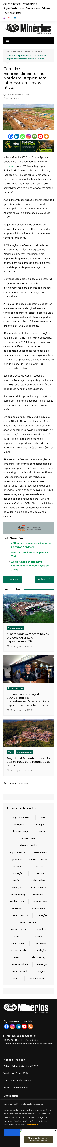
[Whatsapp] (22, 136)
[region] (28, 1123)
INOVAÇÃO (17, 887)
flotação (18, 873)
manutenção (39, 894)
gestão (16, 880)
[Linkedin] (16, 136)
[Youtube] (40, 136)
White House (37, 978)
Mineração (41, 915)
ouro (16, 936)
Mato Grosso (40, 901)
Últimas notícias (14, 98)
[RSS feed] (30, 1026)
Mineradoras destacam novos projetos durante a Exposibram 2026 (28, 637)
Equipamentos (17, 852)
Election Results (28, 845)
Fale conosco (33, 8)
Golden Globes (37, 880)
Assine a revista (12, 3)
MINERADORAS (19, 915)
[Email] (34, 136)
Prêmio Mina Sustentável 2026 (20, 1066)
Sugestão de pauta (13, 8)
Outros (39, 936)
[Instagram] (28, 136)
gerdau (40, 873)
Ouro (10, 752)
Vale (15, 978)
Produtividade (18, 950)
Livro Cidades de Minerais (17, 1080)
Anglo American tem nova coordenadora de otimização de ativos (30, 565)
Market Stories (18, 901)
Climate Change (20, 831)
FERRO (17, 866)
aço (42, 817)
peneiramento (18, 943)
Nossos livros (30, 3)
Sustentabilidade (19, 964)
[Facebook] (10, 136)
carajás (40, 824)
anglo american (20, 817)
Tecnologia (41, 964)
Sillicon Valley (38, 957)
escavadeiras (40, 852)
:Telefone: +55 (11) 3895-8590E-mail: (28, 1039)
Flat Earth (39, 866)
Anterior (14, 579)
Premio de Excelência (15, 1087)
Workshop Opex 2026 (16, 1073)
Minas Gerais (38, 908)
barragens (18, 824)
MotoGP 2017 (18, 929)
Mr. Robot (40, 929)
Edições (46, 8)
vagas (41, 971)
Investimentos (38, 887)
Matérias (16, 908)
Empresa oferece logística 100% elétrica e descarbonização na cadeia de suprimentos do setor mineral (28, 699)
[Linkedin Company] (18, 1026)
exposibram (16, 859)
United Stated (19, 971)
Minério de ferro (28, 922)
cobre (42, 831)
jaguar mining (18, 894)
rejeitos (16, 957)
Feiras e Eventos (38, 859)
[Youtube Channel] (24, 1026)
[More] (46, 136)
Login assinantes (12, 12)
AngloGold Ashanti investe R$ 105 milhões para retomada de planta (28, 761)
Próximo (42, 579)
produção (41, 950)
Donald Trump (28, 838)
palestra (8, 166)
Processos (40, 943)
